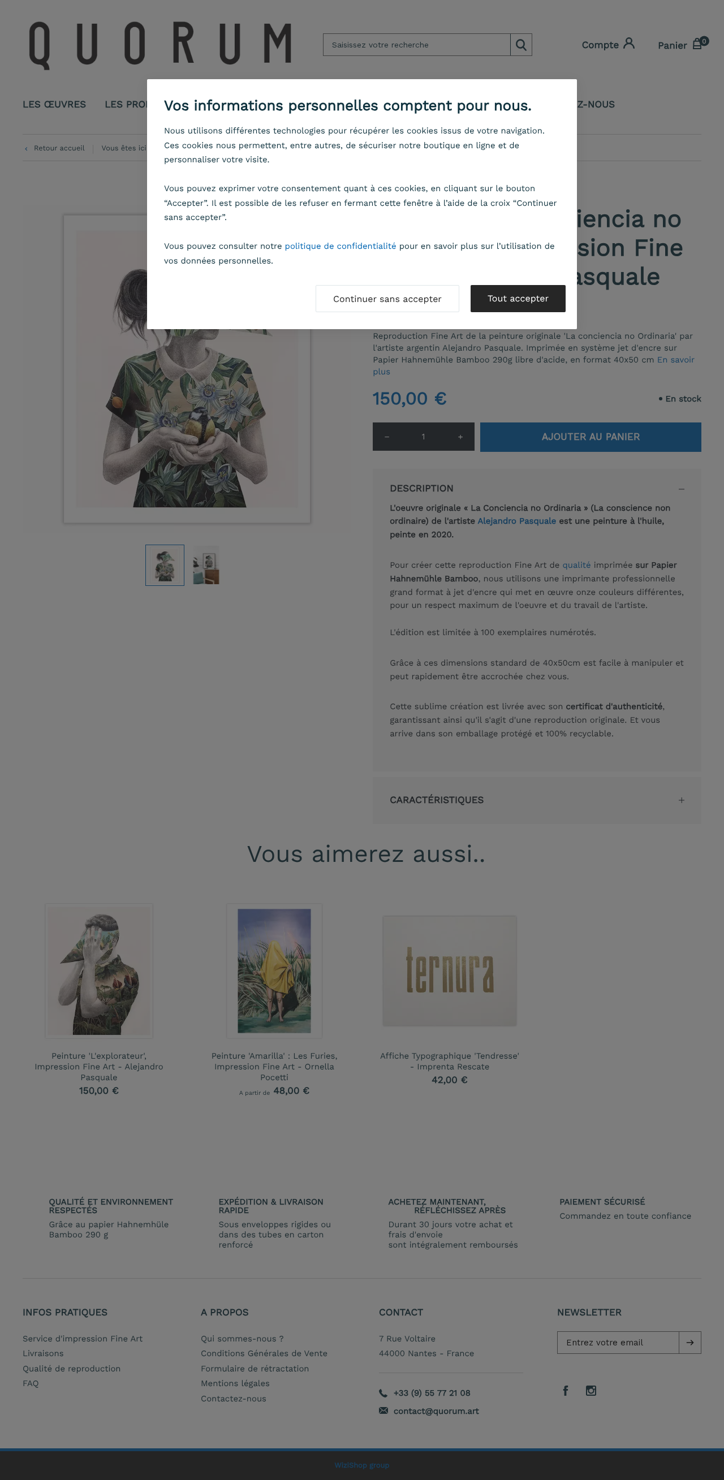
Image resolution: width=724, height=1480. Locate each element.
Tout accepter (518, 298)
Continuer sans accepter (387, 299)
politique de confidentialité (341, 246)
